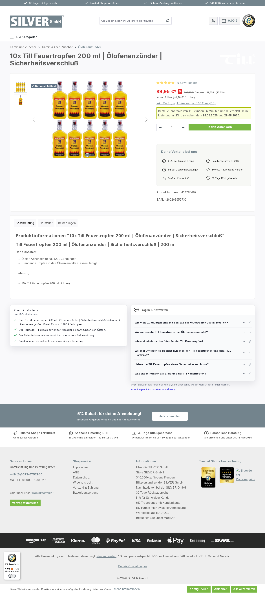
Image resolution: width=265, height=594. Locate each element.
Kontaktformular (42, 493)
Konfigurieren (198, 589)
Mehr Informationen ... (128, 589)
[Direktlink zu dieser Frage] (250, 323)
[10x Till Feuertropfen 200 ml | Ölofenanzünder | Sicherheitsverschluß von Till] (90, 119)
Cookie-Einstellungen (132, 566)
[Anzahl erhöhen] (183, 127)
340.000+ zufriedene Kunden (155, 477)
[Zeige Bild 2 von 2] (92, 155)
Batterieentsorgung (85, 492)
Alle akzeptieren (244, 589)
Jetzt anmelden (169, 416)
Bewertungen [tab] (67, 223)
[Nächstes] (146, 119)
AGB (76, 472)
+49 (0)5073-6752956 (26, 474)
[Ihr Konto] (213, 21)
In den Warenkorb (220, 126)
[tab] (25, 223)
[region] (81, 119)
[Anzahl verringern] (160, 127)
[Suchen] (167, 21)
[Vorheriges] (33, 119)
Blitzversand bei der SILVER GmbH (159, 482)
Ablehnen (221, 589)
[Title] (208, 477)
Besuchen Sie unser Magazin (155, 517)
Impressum (80, 467)
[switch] (12, 576)
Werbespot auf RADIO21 (152, 512)
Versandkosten (106, 556)
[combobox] (131, 21)
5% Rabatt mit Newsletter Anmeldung (161, 507)
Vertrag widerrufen (25, 502)
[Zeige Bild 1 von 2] (87, 155)
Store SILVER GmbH (150, 472)
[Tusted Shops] (248, 20)
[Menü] (18, 554)
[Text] (227, 477)
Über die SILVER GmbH (152, 467)
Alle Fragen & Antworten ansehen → (153, 389)
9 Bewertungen (187, 82)
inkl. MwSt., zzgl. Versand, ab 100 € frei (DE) (186, 103)
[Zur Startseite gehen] (37, 21)
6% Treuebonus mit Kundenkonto (158, 502)
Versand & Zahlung (86, 487)
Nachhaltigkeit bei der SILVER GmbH (161, 487)
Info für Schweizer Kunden (153, 497)
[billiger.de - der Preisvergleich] (245, 477)
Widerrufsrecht (82, 482)
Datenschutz (81, 477)
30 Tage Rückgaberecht (152, 492)
